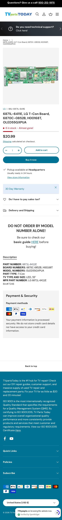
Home (5, 40)
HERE (35, 242)
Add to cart (41, 150)
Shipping (7, 141)
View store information (18, 177)
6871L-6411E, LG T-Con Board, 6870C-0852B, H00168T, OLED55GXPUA (25, 43)
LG (4, 108)
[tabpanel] (31, 274)
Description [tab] (10, 257)
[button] (50, 14)
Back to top (31, 366)
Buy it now (31, 159)
